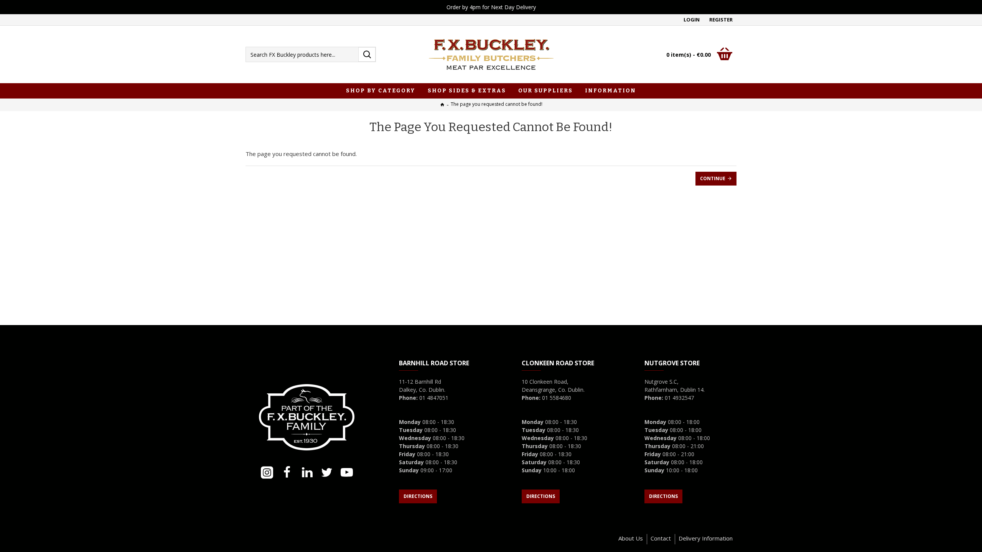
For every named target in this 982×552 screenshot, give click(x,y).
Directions (418, 496)
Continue (712, 178)
